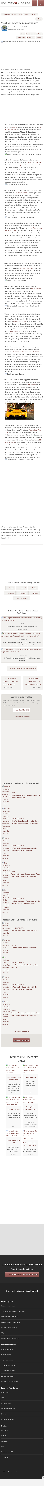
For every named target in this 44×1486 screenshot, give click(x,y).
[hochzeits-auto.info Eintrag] (38, 1059)
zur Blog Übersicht (22, 710)
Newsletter (4, 1441)
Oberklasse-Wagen (16, 331)
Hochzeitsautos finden (8, 1306)
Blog (2, 1446)
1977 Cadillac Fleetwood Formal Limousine (14, 1078)
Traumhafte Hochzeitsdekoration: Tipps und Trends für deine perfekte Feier (25, 875)
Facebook (23, 588)
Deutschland (21, 37)
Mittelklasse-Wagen (19, 321)
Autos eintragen (6, 1354)
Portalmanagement (7, 1419)
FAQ (2, 1333)
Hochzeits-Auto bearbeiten (9, 1381)
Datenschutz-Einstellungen (10, 1338)
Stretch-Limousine (21, 193)
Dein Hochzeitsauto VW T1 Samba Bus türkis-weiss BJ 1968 (30, 1144)
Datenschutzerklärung (8, 1408)
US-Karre (29, 162)
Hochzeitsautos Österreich (9, 1316)
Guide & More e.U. (30, 1077)
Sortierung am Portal (8, 1365)
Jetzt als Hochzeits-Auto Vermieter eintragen (23, 1274)
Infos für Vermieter (7, 1349)
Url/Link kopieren (22, 598)
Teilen (40, 19)
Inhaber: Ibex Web (7, 1452)
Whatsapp (11, 593)
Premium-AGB (6, 1403)
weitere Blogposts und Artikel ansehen (23, 668)
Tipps (22, 34)
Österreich (30, 37)
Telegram (23, 593)
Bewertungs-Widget (7, 1376)
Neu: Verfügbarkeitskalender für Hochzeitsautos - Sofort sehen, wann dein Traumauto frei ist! (25, 822)
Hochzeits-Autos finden (22, 717)
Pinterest (35, 593)
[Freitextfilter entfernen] (35, 3)
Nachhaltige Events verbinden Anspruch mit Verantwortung (25, 796)
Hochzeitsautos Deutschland (10, 1322)
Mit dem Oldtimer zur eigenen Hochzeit (25, 930)
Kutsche (15, 127)
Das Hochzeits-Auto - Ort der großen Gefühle (24, 966)
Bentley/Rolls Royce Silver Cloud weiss (30, 1108)
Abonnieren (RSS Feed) (22, 1031)
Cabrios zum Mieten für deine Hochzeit (26, 352)
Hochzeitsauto (31, 34)
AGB (2, 1398)
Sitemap (4, 1414)
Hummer (39, 162)
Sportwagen (32, 384)
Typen (40, 34)
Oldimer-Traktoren (25, 268)
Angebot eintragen (7, 1360)
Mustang (18, 165)
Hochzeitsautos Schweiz (9, 1327)
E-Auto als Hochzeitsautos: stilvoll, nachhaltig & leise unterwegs (24, 849)
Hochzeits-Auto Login (10, 1472)
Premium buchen (9, 1370)
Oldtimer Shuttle (14, 1109)
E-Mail (11, 588)
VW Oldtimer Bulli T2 (13, 1142)
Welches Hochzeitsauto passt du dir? (24, 948)
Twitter (34, 588)
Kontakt (5, 1457)
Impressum (4, 1392)
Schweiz (39, 37)
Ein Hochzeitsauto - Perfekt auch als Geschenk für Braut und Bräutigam (25, 902)
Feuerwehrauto (36, 289)
